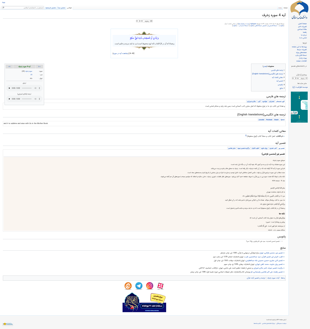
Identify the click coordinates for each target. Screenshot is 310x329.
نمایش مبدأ (61, 8)
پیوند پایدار (303, 58)
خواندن (69, 8)
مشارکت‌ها (241, 24)
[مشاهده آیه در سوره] (144, 32)
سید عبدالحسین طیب (252, 256)
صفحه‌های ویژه (301, 52)
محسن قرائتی (269, 252)
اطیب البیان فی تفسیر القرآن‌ (272, 256)
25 (31, 75)
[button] (283, 66)
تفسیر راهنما (278, 271)
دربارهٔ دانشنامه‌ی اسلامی (268, 323)
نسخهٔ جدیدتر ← (242, 25)
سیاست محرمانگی (281, 323)
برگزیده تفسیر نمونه (275, 268)
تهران (261, 252)
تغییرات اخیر (302, 26)
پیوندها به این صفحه (299, 46)
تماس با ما (303, 37)
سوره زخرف (28, 71)
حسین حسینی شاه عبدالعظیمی (257, 260)
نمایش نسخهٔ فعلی (260, 25)
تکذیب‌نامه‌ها (257, 323)
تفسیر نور (279, 252)
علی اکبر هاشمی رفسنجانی (263, 271)
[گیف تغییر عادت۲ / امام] (299, 107)
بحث (247, 24)
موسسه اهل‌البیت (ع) (300, 87)
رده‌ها (283, 278)
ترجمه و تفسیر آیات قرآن (256, 278)
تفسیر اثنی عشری (276, 260)
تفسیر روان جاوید (276, 264)
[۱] (246, 135)
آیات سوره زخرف (273, 278)
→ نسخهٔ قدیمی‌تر (273, 25)
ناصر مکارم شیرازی (260, 268)
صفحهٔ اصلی (302, 23)
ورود (3, 2)
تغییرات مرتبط (302, 49)
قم (251, 271)
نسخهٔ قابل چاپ (301, 55)
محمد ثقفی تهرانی (262, 264)
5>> (9, 67)
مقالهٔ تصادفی (302, 29)
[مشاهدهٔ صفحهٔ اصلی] (299, 9)
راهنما (305, 32)
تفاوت (282, 25)
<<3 (39, 67)
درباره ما (304, 35)
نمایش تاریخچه (51, 8)
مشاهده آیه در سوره (120, 53)
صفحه (286, 8)
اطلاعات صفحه (301, 61)
